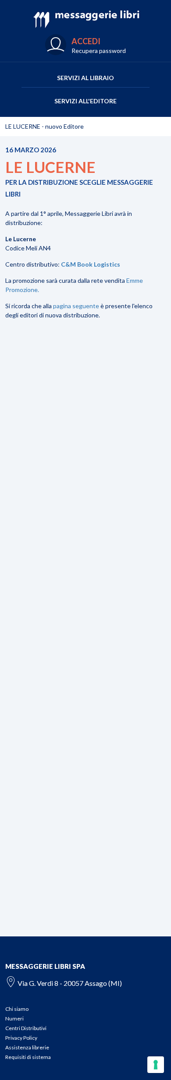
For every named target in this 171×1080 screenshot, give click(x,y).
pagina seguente (76, 306)
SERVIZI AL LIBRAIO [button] (85, 77)
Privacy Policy (21, 1037)
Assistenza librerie (27, 1047)
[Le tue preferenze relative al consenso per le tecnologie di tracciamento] (155, 1064)
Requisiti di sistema (28, 1057)
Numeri (14, 1018)
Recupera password (98, 50)
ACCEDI (85, 41)
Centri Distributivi (25, 1028)
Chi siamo (16, 1009)
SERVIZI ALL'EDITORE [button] (85, 101)
